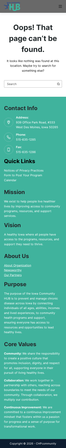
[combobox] (29, 84)
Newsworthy (13, 270)
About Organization (17, 265)
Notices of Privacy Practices (23, 170)
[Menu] (60, 6)
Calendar (10, 180)
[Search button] (58, 83)
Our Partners (13, 275)
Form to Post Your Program (23, 175)
